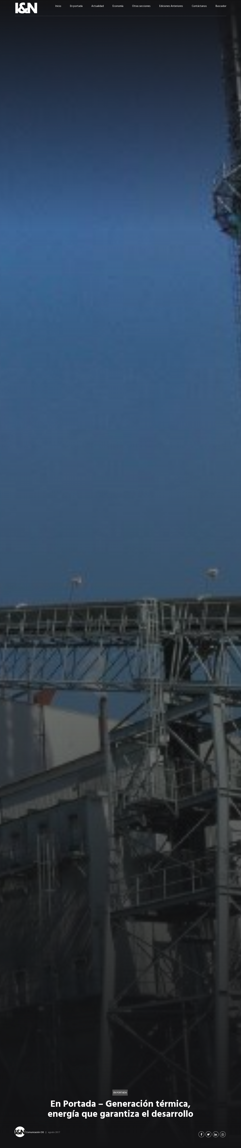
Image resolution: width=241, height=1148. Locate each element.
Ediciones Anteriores (171, 6)
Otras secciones (141, 6)
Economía (118, 6)
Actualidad (97, 6)
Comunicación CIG (35, 1132)
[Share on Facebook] (201, 1134)
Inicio (58, 6)
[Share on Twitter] (208, 1134)
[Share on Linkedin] (216, 1134)
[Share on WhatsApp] (223, 1134)
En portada (76, 6)
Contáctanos (199, 6)
